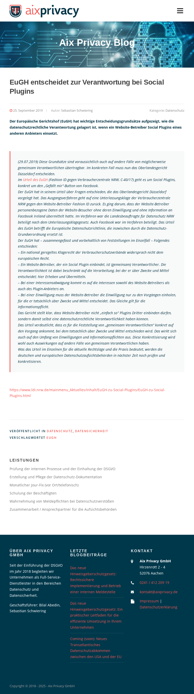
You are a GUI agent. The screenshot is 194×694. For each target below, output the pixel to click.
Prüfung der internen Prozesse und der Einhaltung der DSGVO (62, 468)
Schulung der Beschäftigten (33, 493)
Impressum (149, 601)
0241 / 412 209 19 (154, 582)
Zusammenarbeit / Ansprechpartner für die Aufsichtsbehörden (63, 509)
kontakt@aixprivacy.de (159, 591)
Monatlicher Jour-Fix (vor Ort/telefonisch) (44, 485)
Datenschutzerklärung (158, 607)
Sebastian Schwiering (77, 110)
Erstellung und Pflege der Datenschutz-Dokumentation (56, 476)
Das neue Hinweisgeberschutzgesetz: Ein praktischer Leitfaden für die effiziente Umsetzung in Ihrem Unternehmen (96, 615)
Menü (180, 10)
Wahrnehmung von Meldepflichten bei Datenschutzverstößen (62, 501)
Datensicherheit (91, 431)
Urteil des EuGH (35, 179)
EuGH (51, 437)
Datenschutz (174, 110)
